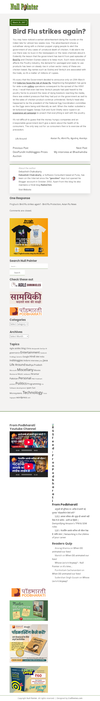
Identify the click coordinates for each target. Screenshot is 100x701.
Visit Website (25, 189)
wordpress (21, 397)
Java (45, 360)
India (42, 356)
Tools (45, 393)
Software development (18, 388)
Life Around (21, 138)
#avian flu (55, 138)
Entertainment (30, 352)
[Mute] (40, 450)
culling (30, 86)
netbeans (27, 374)
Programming (34, 383)
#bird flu (65, 138)
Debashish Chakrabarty (30, 175)
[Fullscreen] (44, 450)
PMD (33, 379)
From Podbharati (65, 504)
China (28, 348)
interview (35, 360)
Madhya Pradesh (34, 364)
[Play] (13, 450)
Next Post (81, 148)
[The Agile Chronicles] (29, 285)
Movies (37, 370)
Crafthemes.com (75, 698)
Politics (21, 383)
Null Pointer (32, 698)
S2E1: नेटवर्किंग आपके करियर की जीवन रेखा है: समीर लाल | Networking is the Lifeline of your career (70, 534)
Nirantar (35, 374)
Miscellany (25, 369)
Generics (19, 357)
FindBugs (13, 357)
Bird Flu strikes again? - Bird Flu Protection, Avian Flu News (48, 204)
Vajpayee (13, 398)
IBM (37, 356)
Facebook (43, 353)
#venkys (83, 138)
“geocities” (54, 178)
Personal (24, 378)
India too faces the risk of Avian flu (34, 83)
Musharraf (13, 374)
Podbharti (38, 379)
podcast (12, 384)
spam (29, 387)
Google (26, 356)
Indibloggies (16, 360)
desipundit (35, 348)
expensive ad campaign (24, 113)
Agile (12, 348)
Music (20, 374)
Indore (27, 360)
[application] (29, 442)
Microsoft (13, 370)
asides (18, 348)
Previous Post (20, 148)
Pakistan (14, 378)
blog (23, 348)
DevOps (42, 349)
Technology (33, 392)
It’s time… (67, 566)
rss (42, 384)
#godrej (74, 138)
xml (29, 398)
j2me (40, 361)
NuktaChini (46, 185)
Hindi (32, 356)
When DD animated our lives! (66, 573)
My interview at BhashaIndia (70, 152)
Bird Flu (16, 59)
